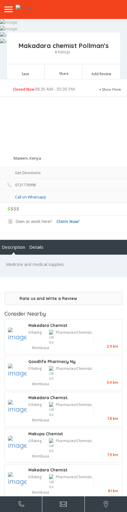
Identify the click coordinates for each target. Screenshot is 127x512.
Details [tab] (36, 247)
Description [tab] (13, 247)
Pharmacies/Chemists (74, 332)
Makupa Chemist (45, 433)
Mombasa (40, 347)
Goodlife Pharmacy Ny (52, 361)
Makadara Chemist (47, 325)
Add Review (101, 73)
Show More (111, 89)
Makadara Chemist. (48, 397)
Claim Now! (67, 221)
